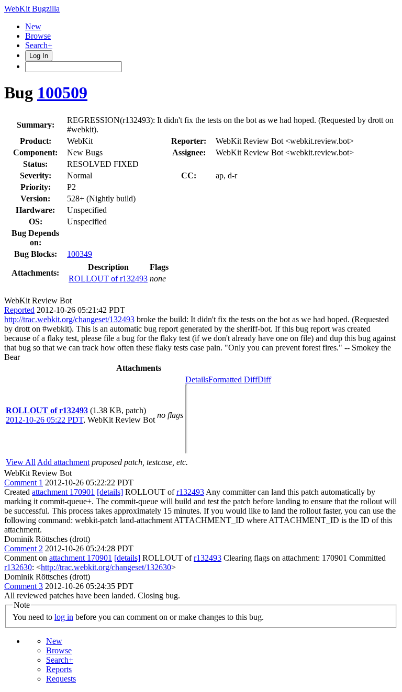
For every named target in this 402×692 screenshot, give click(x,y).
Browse (38, 35)
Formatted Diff (233, 379)
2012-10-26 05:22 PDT (44, 419)
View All (21, 462)
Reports (59, 669)
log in (63, 616)
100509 (62, 92)
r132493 (190, 491)
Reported (19, 309)
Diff (264, 379)
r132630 (18, 567)
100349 (79, 253)
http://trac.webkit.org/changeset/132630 (106, 567)
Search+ (38, 45)
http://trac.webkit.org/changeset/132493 (69, 319)
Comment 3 (23, 586)
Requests (61, 678)
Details (196, 379)
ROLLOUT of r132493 (108, 278)
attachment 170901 (63, 491)
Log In (38, 56)
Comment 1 (23, 482)
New (33, 26)
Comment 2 (23, 548)
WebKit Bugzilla (32, 8)
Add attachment (63, 462)
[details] (110, 491)
